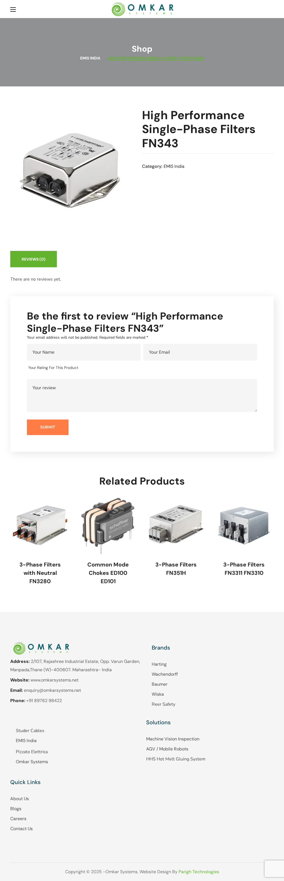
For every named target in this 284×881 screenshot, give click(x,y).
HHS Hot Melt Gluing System (176, 759)
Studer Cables (30, 731)
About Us (19, 799)
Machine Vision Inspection (172, 739)
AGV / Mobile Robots (167, 749)
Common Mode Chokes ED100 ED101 (108, 573)
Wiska (158, 694)
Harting (159, 664)
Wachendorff (165, 674)
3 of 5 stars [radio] (102, 368)
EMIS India (90, 58)
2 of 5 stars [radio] (94, 368)
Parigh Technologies (199, 872)
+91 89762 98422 (44, 700)
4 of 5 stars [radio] (110, 368)
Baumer (160, 684)
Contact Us (21, 829)
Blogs (15, 809)
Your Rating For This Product (53, 367)
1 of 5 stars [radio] (86, 368)
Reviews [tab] (33, 259)
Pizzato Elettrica (32, 752)
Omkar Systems (32, 762)
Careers (18, 819)
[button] (271, 9)
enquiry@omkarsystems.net (52, 690)
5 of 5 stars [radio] (118, 368)
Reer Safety (163, 704)
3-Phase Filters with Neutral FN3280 (40, 573)
